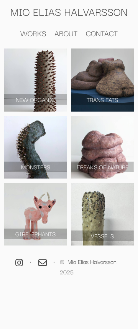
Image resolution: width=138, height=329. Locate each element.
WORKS (33, 33)
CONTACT (102, 33)
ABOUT (65, 33)
